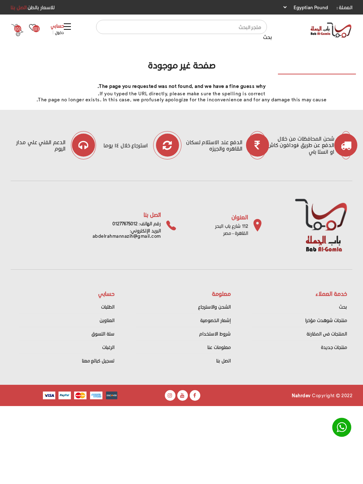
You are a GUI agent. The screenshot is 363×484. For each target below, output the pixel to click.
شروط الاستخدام (215, 333)
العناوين (107, 320)
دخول (59, 32)
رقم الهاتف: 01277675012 (136, 223)
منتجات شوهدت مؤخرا (326, 320)
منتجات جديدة (334, 347)
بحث (267, 37)
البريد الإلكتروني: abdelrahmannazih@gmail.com (127, 233)
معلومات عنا (219, 347)
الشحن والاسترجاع (214, 306)
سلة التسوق (103, 333)
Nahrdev (301, 395)
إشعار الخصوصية (215, 320)
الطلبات (108, 306)
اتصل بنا (19, 7)
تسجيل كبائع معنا (98, 360)
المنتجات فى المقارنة (327, 333)
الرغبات (108, 347)
